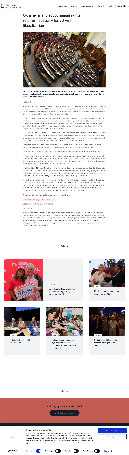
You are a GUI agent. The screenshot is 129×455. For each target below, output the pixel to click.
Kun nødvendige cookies (112, 437)
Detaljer (106, 451)
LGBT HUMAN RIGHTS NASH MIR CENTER (38, 204)
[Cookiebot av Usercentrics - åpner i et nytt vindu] (13, 451)
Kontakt (101, 6)
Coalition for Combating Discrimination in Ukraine (39, 200)
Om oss (74, 6)
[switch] (58, 451)
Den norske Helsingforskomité (14, 6)
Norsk (125, 6)
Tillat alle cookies (112, 431)
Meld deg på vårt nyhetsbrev (64, 413)
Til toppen (64, 391)
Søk (110, 6)
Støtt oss (63, 6)
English (118, 6)
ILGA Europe (27, 208)
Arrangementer (87, 6)
